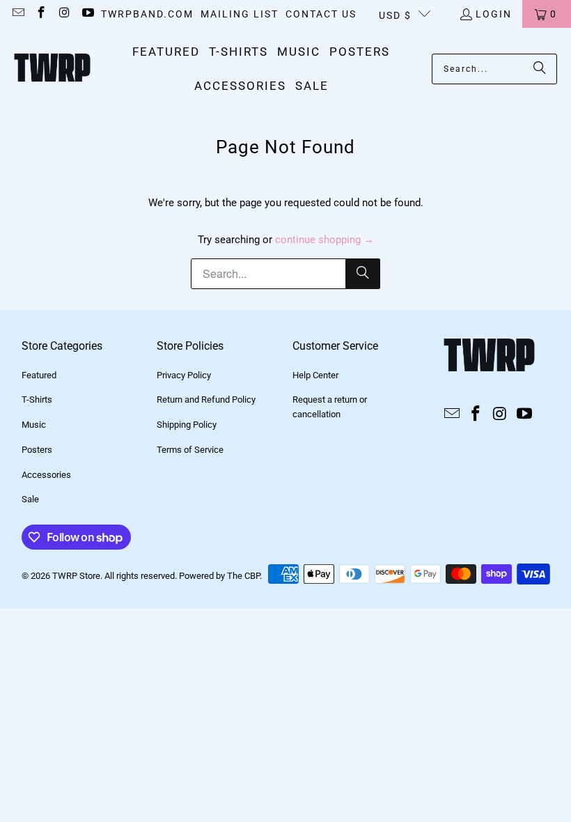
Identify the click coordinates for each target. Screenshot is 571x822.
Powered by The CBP (219, 576)
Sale (30, 499)
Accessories (46, 475)
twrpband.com (147, 14)
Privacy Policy (184, 375)
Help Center (315, 375)
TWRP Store (76, 576)
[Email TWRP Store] (17, 14)
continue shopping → (324, 239)
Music (34, 424)
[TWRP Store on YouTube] (88, 14)
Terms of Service (190, 449)
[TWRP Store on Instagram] (64, 14)
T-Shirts (37, 399)
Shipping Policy (187, 424)
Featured (39, 375)
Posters (37, 449)
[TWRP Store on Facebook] (41, 14)
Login (494, 14)
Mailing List (240, 14)
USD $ (395, 15)
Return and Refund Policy (206, 399)
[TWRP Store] (52, 69)
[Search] (539, 69)
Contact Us (321, 14)
